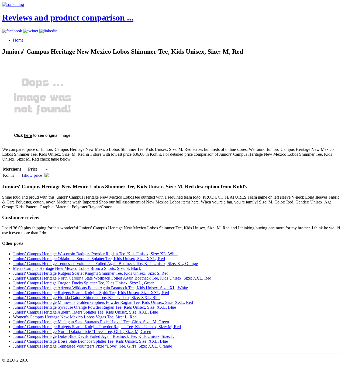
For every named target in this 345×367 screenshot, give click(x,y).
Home (18, 40)
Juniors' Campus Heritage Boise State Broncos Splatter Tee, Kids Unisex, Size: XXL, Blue (90, 341)
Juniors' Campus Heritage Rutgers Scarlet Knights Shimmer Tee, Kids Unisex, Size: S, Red (90, 273)
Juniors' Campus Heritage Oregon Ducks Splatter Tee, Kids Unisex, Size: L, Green (83, 283)
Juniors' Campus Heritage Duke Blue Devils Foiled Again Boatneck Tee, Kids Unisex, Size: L (93, 336)
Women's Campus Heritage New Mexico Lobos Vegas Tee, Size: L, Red (75, 317)
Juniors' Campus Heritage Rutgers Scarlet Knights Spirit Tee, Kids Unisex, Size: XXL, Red (91, 292)
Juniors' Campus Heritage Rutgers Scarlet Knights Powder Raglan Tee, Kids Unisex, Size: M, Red (97, 326)
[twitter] (30, 31)
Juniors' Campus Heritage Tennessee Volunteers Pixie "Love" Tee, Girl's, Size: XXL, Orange (92, 346)
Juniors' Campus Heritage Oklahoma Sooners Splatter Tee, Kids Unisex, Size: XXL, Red (89, 258)
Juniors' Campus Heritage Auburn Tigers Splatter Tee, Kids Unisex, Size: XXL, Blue (85, 312)
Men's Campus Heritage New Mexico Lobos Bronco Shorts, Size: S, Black (77, 268)
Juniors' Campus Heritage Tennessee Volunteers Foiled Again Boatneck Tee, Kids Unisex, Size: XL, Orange (105, 263)
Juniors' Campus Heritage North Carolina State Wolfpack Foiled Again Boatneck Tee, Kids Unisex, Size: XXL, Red (112, 278)
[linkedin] (48, 31)
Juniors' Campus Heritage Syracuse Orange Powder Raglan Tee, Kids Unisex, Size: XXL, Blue (94, 307)
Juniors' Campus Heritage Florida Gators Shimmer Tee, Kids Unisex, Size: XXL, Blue (86, 297)
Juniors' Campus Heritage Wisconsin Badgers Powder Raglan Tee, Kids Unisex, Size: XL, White (95, 254)
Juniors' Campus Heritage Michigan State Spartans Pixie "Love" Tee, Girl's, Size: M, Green (91, 322)
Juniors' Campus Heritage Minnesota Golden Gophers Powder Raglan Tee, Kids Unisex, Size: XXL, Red (103, 302)
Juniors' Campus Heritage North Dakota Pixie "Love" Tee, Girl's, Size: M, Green (82, 331)
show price (32, 175)
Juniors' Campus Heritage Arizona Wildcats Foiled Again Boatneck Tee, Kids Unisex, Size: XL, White (100, 288)
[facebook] (12, 31)
